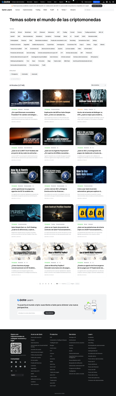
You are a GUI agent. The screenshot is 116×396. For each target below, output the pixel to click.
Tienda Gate (53, 380)
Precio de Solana (92, 372)
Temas (63, 10)
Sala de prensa (35, 342)
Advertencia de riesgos (37, 352)
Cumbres (33, 381)
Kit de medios (34, 360)
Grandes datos (92, 356)
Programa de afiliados (75, 368)
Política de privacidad (36, 355)
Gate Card (52, 367)
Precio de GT (91, 361)
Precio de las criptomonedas (95, 359)
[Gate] (6, 2)
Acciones (52, 359)
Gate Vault (53, 385)
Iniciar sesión (88, 2)
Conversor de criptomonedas (96, 380)
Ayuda (70, 351)
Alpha (51, 361)
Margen (52, 345)
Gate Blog (90, 342)
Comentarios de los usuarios (76, 342)
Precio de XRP (91, 369)
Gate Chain (34, 376)
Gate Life (52, 369)
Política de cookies (36, 357)
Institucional (72, 340)
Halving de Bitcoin (92, 351)
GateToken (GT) (35, 371)
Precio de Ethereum (93, 367)
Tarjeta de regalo (54, 372)
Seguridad (33, 368)
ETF (51, 351)
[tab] (17, 10)
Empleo (33, 340)
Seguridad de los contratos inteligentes (76, 356)
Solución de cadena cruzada (76, 373)
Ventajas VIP (72, 337)
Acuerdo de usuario (36, 349)
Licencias (33, 365)
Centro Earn (53, 348)
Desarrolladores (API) (74, 360)
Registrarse (96, 1)
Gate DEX (52, 383)
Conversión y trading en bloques (58, 340)
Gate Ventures (35, 384)
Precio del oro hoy (93, 375)
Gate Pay (52, 364)
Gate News (91, 340)
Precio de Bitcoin (92, 364)
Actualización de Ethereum (95, 353)
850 (57, 283)
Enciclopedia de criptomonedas (96, 345)
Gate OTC (52, 375)
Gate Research (92, 348)
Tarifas (71, 348)
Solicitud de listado (74, 353)
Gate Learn (7, 10)
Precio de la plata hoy (94, 377)
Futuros (52, 353)
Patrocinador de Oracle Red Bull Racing (39, 346)
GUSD (32, 373)
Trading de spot (54, 342)
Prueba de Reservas (36, 363)
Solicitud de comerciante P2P (76, 365)
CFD (51, 356)
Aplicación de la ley (36, 379)
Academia (91, 337)
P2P (51, 337)
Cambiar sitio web (97, 5)
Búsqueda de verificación (75, 363)
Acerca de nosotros (36, 337)
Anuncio (71, 345)
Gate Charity (53, 377)
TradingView (72, 371)
